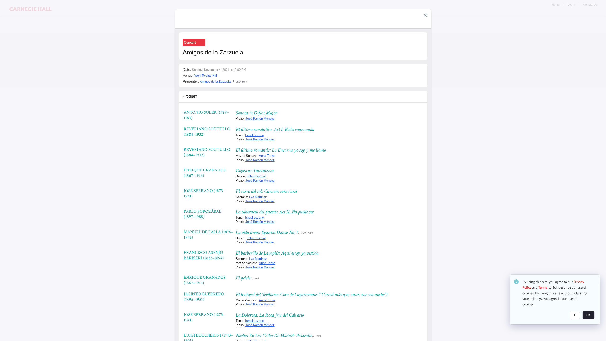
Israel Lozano (254, 135)
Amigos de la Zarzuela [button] (215, 81)
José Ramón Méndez (260, 118)
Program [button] (190, 96)
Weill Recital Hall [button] (206, 75)
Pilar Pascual (256, 176)
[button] (425, 15)
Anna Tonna (267, 155)
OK (588, 315)
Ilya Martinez (258, 197)
